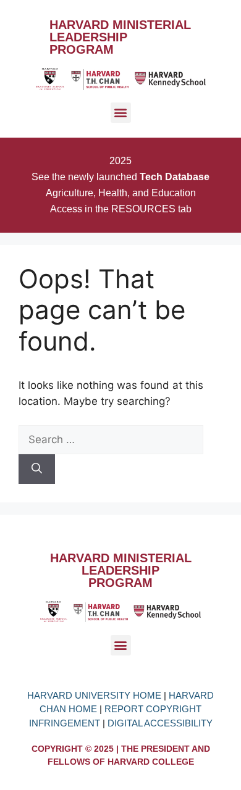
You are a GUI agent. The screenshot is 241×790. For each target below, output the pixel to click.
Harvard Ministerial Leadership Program (120, 37)
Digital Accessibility (160, 723)
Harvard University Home (95, 695)
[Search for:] (111, 439)
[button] (121, 112)
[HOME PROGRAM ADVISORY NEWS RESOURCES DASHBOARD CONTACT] (120, 116)
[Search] (37, 469)
